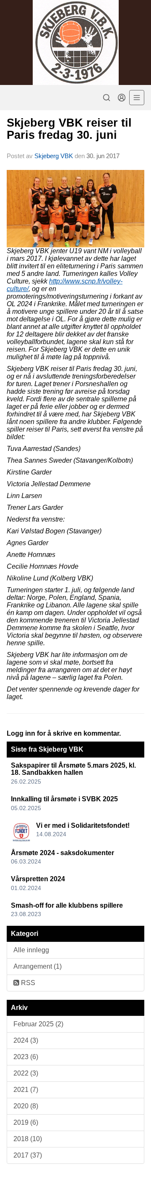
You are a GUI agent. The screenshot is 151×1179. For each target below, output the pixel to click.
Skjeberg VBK (53, 155)
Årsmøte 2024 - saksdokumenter (62, 852)
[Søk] (106, 97)
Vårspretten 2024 (38, 878)
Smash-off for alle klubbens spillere (67, 905)
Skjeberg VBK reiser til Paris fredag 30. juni (69, 129)
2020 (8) (25, 1106)
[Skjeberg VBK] (75, 42)
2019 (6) (25, 1122)
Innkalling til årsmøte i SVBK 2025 (64, 799)
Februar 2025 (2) (38, 1024)
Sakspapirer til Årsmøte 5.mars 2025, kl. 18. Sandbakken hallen (73, 769)
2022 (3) (25, 1073)
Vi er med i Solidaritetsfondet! (83, 825)
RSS (27, 982)
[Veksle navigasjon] (136, 97)
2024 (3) (25, 1040)
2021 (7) (25, 1089)
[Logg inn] (121, 97)
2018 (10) (27, 1138)
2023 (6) (25, 1056)
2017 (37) (27, 1155)
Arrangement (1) (37, 966)
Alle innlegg (31, 950)
